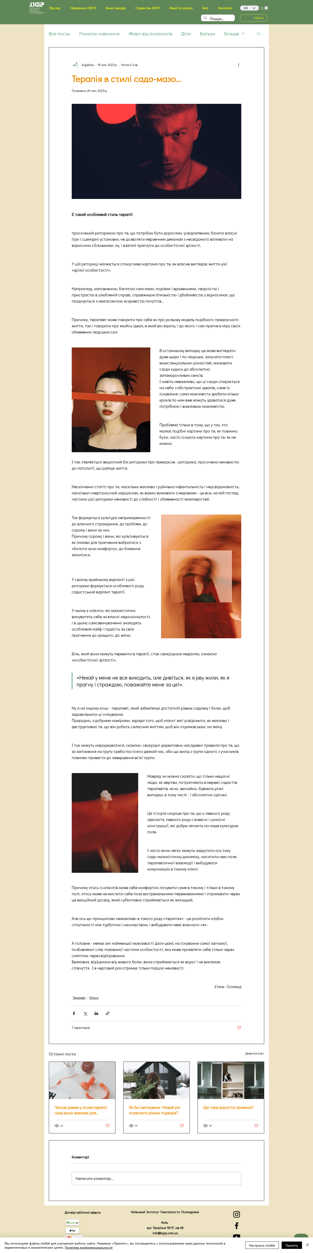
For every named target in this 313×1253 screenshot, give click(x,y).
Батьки (207, 33)
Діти (186, 33)
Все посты (59, 33)
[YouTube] (236, 1236)
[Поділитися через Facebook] (74, 1013)
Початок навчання (99, 33)
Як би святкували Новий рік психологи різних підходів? (154, 1109)
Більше (231, 33)
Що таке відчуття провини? (228, 1107)
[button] (55, 8)
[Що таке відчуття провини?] (231, 1080)
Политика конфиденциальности (89, 1247)
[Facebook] (236, 1225)
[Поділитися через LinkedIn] (96, 1013)
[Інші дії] (238, 65)
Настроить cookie (262, 1245)
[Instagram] (236, 1214)
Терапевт (79, 997)
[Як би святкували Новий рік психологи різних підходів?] (157, 1080)
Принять (292, 1245)
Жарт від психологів (150, 33)
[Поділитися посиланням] (107, 1013)
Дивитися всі (254, 1053)
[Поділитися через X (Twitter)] (85, 1013)
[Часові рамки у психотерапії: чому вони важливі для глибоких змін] (82, 1080)
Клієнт (94, 997)
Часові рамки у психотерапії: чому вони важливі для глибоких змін (81, 1109)
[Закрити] (307, 1245)
